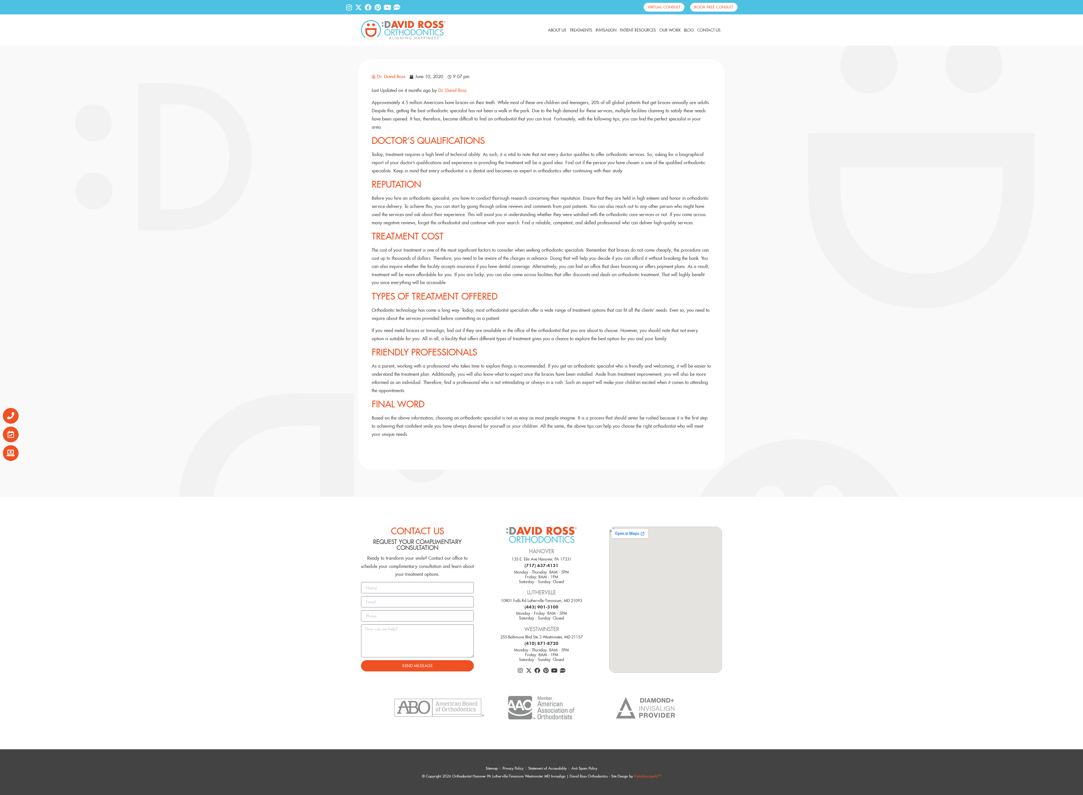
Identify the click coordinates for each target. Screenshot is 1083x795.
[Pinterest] (377, 7)
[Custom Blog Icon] (396, 7)
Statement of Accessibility (547, 768)
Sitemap (492, 768)
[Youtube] (387, 7)
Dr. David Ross (452, 90)
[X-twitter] (358, 7)
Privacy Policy (513, 768)
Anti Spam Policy (584, 768)
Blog (689, 30)
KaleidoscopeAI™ (647, 776)
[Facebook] (368, 7)
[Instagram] (348, 7)
